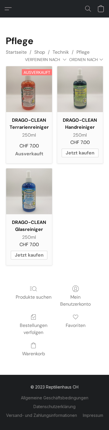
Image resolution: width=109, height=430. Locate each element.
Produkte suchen (33, 297)
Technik (61, 52)
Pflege (83, 52)
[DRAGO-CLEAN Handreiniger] (80, 89)
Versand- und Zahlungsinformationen (41, 415)
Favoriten (75, 325)
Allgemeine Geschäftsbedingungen (54, 397)
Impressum (93, 415)
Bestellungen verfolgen (33, 328)
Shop (39, 52)
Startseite (16, 52)
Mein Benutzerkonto (75, 300)
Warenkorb (33, 354)
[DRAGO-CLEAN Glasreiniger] (29, 191)
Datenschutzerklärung (54, 406)
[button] (10, 8)
